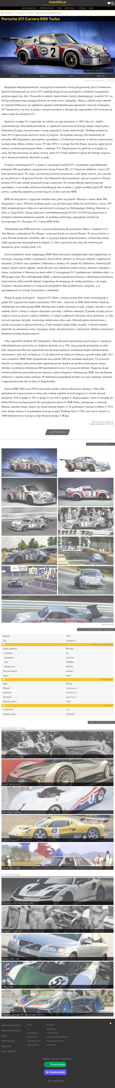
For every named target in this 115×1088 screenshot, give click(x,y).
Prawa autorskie (55, 1041)
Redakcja (51, 1029)
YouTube (32, 1037)
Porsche (30, 13)
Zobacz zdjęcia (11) (98, 70)
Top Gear (8, 1051)
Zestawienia (33, 1041)
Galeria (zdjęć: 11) (101, 444)
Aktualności (29, 8)
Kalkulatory (33, 1045)
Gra (91, 8)
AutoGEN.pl (8, 13)
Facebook (32, 1033)
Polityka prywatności (58, 1037)
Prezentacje (47, 8)
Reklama (51, 1045)
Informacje (52, 1033)
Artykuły (70, 8)
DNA (4, 1036)
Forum (82, 8)
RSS (29, 1025)
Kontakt (51, 1025)
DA (59, 8)
